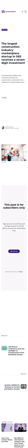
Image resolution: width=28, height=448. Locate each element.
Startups (4, 97)
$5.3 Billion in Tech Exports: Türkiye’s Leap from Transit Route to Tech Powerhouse (19, 442)
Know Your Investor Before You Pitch (6, 439)
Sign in (21, 271)
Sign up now (14, 251)
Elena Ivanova (10, 127)
